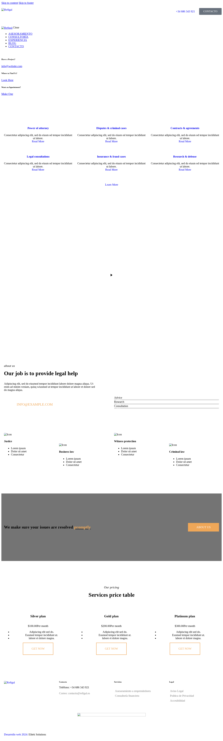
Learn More (111, 184)
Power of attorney (38, 128)
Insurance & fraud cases (111, 156)
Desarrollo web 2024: (16, 734)
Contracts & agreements (185, 128)
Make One (7, 93)
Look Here (7, 80)
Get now (38, 648)
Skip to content (9, 2)
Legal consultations (38, 156)
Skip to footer (26, 2)
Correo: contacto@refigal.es (74, 693)
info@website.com (11, 66)
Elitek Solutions (37, 734)
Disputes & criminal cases (111, 128)
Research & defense (185, 156)
